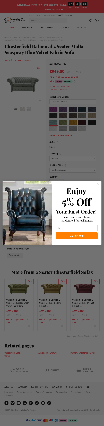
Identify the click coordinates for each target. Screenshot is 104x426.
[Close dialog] (98, 184)
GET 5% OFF (77, 235)
